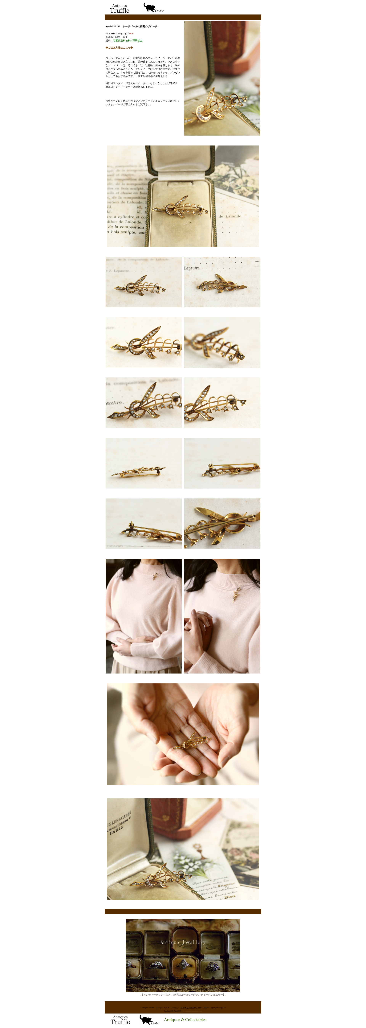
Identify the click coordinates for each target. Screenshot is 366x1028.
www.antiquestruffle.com (192, 1011)
